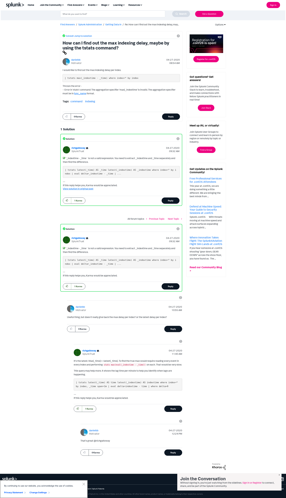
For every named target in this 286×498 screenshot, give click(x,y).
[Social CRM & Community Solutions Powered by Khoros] (219, 466)
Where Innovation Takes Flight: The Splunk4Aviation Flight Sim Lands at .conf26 (206, 240)
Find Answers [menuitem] (74, 4)
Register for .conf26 (206, 59)
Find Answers (67, 24)
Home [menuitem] (31, 4)
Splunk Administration (90, 24)
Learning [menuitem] (118, 4)
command (76, 101)
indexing (90, 101)
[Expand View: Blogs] (108, 5)
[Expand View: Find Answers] (83, 5)
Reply (171, 116)
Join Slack (206, 107)
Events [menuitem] (91, 4)
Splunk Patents (98, 489)
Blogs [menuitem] (104, 4)
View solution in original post (78, 188)
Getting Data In (113, 24)
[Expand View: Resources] (141, 5)
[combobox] (125, 13)
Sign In (273, 5)
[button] (178, 36)
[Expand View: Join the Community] (62, 5)
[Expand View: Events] (96, 5)
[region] (44, 489)
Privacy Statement (13, 492)
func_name (80, 93)
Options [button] (218, 24)
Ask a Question (209, 14)
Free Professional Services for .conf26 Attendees (206, 180)
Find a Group (206, 149)
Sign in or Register (252, 482)
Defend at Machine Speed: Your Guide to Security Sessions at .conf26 (206, 209)
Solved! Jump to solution (79, 35)
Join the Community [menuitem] (51, 4)
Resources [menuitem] (134, 4)
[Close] (83, 484)
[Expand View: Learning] (123, 5)
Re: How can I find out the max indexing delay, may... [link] (152, 24)
